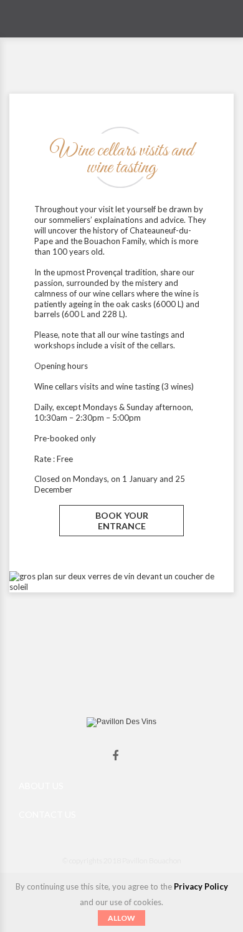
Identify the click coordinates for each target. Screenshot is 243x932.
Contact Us (47, 814)
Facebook (115, 756)
